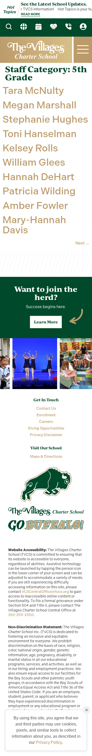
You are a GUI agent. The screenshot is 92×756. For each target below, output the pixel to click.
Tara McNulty (33, 90)
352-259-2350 (20, 615)
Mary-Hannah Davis (34, 225)
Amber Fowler (35, 205)
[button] (83, 49)
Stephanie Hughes (45, 119)
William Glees (34, 162)
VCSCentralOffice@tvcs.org (45, 592)
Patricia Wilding (39, 191)
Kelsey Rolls (30, 148)
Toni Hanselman (40, 134)
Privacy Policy (49, 742)
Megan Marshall (39, 105)
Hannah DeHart (38, 177)
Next (82, 243)
